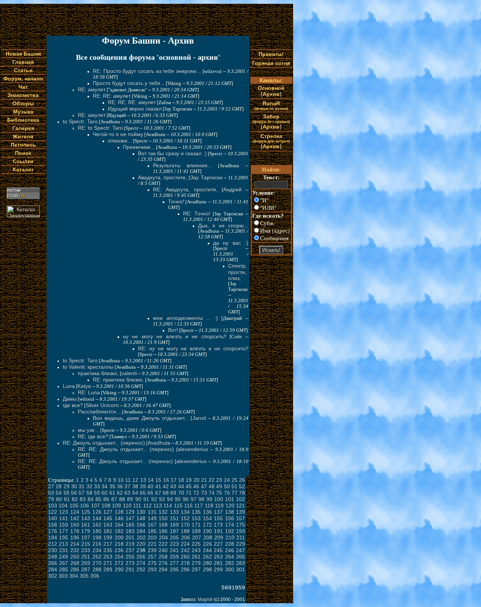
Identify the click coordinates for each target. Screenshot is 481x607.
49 (219, 486)
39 (143, 486)
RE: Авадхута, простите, (185, 189)
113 (157, 506)
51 (234, 486)
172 (207, 525)
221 (152, 544)
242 (185, 550)
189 (196, 531)
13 (143, 480)
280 (207, 563)
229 (240, 544)
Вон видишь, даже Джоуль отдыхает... (141, 418)
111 (137, 506)
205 (174, 537)
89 (130, 499)
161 (85, 525)
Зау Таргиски (206, 177)
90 (138, 499)
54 (59, 493)
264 (229, 557)
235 (107, 550)
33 (97, 486)
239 (152, 550)
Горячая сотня (271, 63)
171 (196, 525)
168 (163, 525)
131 (152, 512)
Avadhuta (159, 443)
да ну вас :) (230, 243)
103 (52, 506)
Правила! (271, 54)
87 (114, 499)
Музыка (23, 112)
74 (212, 493)
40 (150, 486)
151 (174, 518)
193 (240, 531)
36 (120, 486)
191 (218, 531)
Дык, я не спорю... (223, 226)
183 (130, 531)
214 (74, 544)
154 (207, 518)
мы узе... (88, 430)
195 (63, 537)
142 (74, 518)
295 (174, 569)
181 (107, 531)
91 (146, 499)
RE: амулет (92, 89)
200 (119, 537)
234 (96, 550)
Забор (271, 119)
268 (74, 563)
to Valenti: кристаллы (88, 367)
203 (152, 537)
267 (63, 563)
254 (119, 557)
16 (166, 480)
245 (218, 550)
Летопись (23, 145)
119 (219, 506)
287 (85, 569)
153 (196, 518)
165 (130, 525)
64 (135, 493)
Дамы (70, 399)
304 (73, 576)
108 (105, 506)
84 (91, 499)
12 (135, 480)
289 (107, 569)
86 (106, 499)
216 (96, 544)
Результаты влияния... (182, 165)
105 (74, 506)
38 (135, 486)
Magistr (205, 599)
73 (204, 493)
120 (229, 506)
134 (185, 512)
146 (119, 518)
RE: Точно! (196, 213)
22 (212, 480)
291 (130, 569)
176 (52, 531)
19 (189, 480)
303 (63, 576)
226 (207, 544)
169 (174, 525)
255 (130, 557)
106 (84, 506)
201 (130, 537)
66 (150, 493)
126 (96, 512)
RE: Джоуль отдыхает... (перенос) (104, 443)
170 (185, 525)
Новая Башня (23, 54)
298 (207, 569)
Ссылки (23, 161)
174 (229, 525)
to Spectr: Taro (80, 121)
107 (95, 506)
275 (152, 563)
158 (52, 525)
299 (218, 569)
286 (74, 569)
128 (119, 512)
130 (140, 512)
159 (63, 525)
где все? (73, 405)
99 (209, 499)
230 (52, 550)
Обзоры (23, 103)
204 (163, 537)
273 (130, 563)
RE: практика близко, (118, 380)
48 (212, 486)
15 (158, 480)
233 (85, 550)
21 (204, 480)
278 (185, 563)
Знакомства (23, 95)
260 (185, 557)
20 (197, 480)
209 (218, 537)
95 (178, 499)
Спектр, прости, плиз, (237, 272)
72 (196, 493)
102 (240, 499)
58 (89, 493)
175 (240, 525)
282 (229, 563)
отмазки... (120, 141)
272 (119, 563)
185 (152, 531)
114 (167, 506)
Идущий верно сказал (135, 109)
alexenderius (193, 449)
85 (98, 499)
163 (107, 525)
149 (152, 518)
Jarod (199, 418)
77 (234, 493)
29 (67, 486)
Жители (23, 136)
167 (152, 525)
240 (163, 550)
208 (207, 537)
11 (128, 480)
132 (163, 512)
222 (163, 544)
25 (234, 480)
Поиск (23, 153)
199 (107, 537)
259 (174, 557)
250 (74, 557)
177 (63, 531)
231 (63, 550)
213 (63, 544)
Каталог (23, 170)
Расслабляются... (99, 412)
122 (52, 512)
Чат (23, 87)
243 (196, 550)
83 (83, 499)
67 (158, 493)
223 (174, 544)
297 (196, 569)
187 (174, 531)
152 (185, 518)
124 (74, 512)
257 (152, 557)
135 (196, 512)
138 (229, 512)
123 (63, 512)
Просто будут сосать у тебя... (129, 83)
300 (229, 569)
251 (85, 557)
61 (112, 493)
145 (107, 518)
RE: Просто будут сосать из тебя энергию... (147, 71)
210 (229, 537)
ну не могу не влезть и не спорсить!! (175, 336)
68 (166, 493)
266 (52, 563)
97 (194, 499)
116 (188, 506)
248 (52, 557)
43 (173, 486)
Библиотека (23, 120)
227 (218, 544)
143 (85, 518)
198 (96, 537)
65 (143, 493)
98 (201, 499)
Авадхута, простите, (163, 177)
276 (163, 563)
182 (119, 531)
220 (140, 544)
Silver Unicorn (102, 405)
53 (51, 493)
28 (59, 486)
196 (74, 537)
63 (127, 493)
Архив (271, 94)
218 (119, 544)
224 (185, 544)
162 (96, 525)
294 (163, 569)
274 (140, 563)
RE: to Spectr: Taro (100, 128)
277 (174, 563)
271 (107, 563)
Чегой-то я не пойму (118, 134)
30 (74, 486)
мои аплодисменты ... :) (185, 318)
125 (85, 512)
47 (204, 486)
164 (119, 525)
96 (186, 499)
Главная (23, 62)
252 (96, 557)
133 (174, 512)
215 (85, 544)
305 (84, 576)
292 (140, 569)
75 (219, 493)
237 (130, 550)
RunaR (271, 105)
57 (82, 493)
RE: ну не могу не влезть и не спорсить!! (193, 348)
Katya (84, 386)
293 (152, 569)
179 (85, 531)
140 (52, 518)
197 (85, 537)
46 (196, 486)
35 (112, 486)
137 (218, 512)
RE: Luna (89, 392)
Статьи (23, 70)
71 (189, 493)
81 (67, 499)
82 (75, 499)
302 (52, 576)
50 (227, 486)
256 (140, 557)
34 (104, 486)
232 (74, 550)
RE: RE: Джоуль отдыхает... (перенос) (126, 449)
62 (120, 493)
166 (140, 525)
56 (74, 493)
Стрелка (271, 138)
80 (59, 499)
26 (242, 480)
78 (242, 493)
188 (185, 531)
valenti (129, 373)
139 (240, 512)
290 (119, 569)
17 (174, 480)
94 (170, 499)
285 (63, 569)
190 (207, 531)
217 (107, 544)
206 (185, 537)
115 (178, 506)
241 (174, 550)
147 (130, 518)
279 (196, 563)
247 (240, 550)
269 (85, 563)
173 (218, 525)
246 (229, 550)
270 (96, 563)
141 (63, 518)
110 (127, 506)
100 (218, 499)
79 (51, 499)
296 (185, 569)
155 (218, 518)
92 (154, 499)
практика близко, (98, 373)
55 (67, 493)
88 (122, 499)
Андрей (232, 189)
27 (51, 486)
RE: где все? (93, 436)
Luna (69, 386)
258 (163, 557)
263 (218, 557)
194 (52, 537)
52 (242, 486)
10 (121, 480)
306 (94, 576)
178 (74, 531)
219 (130, 544)
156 (229, 518)
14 (151, 480)
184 (140, 531)
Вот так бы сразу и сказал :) (172, 153)
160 (74, 525)
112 (147, 506)
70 (181, 493)
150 (163, 518)
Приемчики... (139, 147)
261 (196, 557)
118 (209, 506)
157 (240, 518)
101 (229, 499)
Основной (271, 88)
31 (82, 486)
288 (96, 569)
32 (89, 486)
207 (196, 537)
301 (240, 569)
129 (130, 512)
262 (207, 557)
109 (116, 506)
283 (240, 563)
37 (127, 486)
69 (173, 493)
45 (189, 486)
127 (107, 512)
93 (162, 499)
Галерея (23, 128)
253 (107, 557)
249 (63, 557)
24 (227, 480)
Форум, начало (23, 79)
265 (240, 557)
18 (181, 480)
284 (52, 569)
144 (96, 518)
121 (240, 506)
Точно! (176, 201)
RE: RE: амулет (112, 96)
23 (219, 480)
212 (52, 544)
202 (141, 537)
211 (240, 537)
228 (229, 544)
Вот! (173, 330)
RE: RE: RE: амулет (132, 102)
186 (163, 531)
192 (229, 531)
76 (227, 493)
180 (96, 531)
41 (158, 486)
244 (207, 550)
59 (97, 493)
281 (218, 563)
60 (104, 493)
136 (207, 512)
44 (181, 486)
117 (198, 506)
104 (63, 506)
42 (166, 486)
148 (140, 518)
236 (119, 550)
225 (196, 544)
